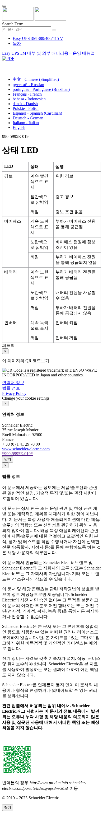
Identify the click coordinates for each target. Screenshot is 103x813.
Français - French (27, 94)
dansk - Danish (25, 103)
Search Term (12, 24)
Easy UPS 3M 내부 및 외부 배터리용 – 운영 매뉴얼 (48, 53)
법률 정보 (11, 388)
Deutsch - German (28, 118)
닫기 (7, 459)
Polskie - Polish (26, 108)
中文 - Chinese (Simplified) (36, 79)
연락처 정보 (13, 382)
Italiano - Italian (26, 122)
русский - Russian (28, 84)
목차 (17, 43)
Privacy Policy (14, 393)
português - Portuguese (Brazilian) (41, 89)
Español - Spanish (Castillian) (37, 113)
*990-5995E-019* (17, 453)
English (19, 127)
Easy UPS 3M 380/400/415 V (38, 38)
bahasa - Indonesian (29, 99)
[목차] (4, 64)
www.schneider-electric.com (26, 449)
